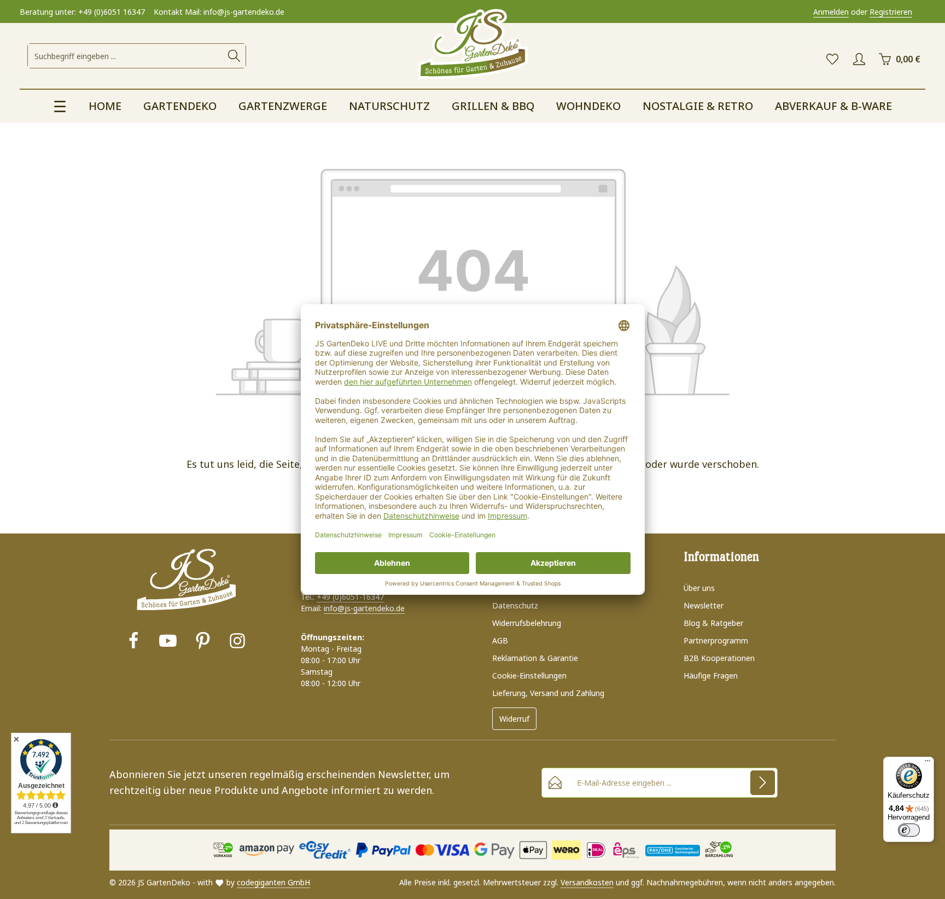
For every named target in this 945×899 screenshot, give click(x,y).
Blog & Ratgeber (713, 623)
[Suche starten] (234, 56)
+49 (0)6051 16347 (111, 12)
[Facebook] (133, 642)
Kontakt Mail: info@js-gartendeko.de (219, 12)
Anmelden (831, 12)
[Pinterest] (203, 642)
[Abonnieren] (762, 782)
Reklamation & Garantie (535, 658)
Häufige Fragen (711, 675)
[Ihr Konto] (859, 59)
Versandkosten (587, 882)
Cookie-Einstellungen (529, 675)
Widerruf (514, 719)
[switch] (909, 830)
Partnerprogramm (716, 640)
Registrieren (891, 12)
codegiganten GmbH (273, 882)
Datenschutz (515, 605)
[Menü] (927, 763)
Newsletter (704, 605)
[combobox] (125, 56)
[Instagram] (237, 642)
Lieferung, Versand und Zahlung (548, 693)
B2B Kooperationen (719, 658)
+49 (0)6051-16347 (350, 596)
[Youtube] (168, 642)
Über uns (699, 588)
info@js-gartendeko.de (364, 608)
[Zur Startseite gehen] (472, 45)
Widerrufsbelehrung (526, 623)
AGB (500, 640)
